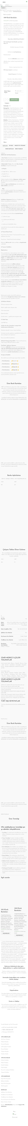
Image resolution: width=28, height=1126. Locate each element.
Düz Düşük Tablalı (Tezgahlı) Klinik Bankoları (7, 920)
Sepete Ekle (14, 99)
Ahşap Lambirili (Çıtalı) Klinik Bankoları (20, 917)
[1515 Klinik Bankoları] (7, 886)
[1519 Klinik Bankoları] (20, 886)
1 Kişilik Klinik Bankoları (6, 915)
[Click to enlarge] (3, 4)
